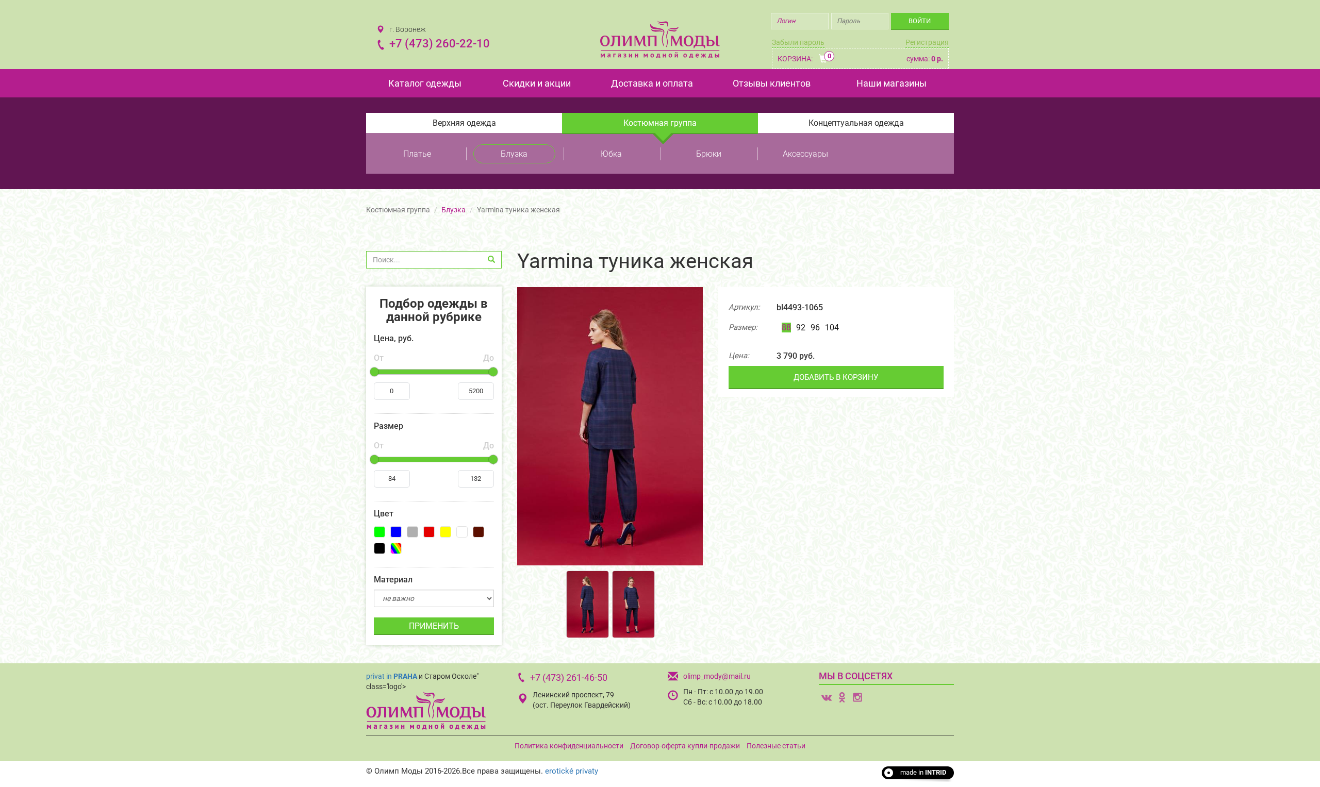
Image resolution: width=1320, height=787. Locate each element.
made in (923, 772)
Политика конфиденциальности (569, 746)
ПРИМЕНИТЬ (434, 626)
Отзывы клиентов (772, 83)
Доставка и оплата (652, 83)
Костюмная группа (660, 123)
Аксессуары (805, 154)
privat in (391, 676)
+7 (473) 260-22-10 (439, 43)
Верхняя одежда (464, 123)
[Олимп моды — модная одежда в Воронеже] (660, 39)
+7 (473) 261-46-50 (568, 677)
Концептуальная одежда (856, 123)
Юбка (611, 154)
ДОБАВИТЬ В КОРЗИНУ (836, 377)
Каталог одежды (424, 83)
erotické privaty (571, 771)
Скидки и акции (537, 83)
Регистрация (927, 42)
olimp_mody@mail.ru (717, 676)
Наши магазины (891, 83)
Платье (417, 154)
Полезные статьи (776, 746)
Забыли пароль (798, 42)
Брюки (708, 154)
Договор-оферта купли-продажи (685, 746)
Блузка (514, 154)
